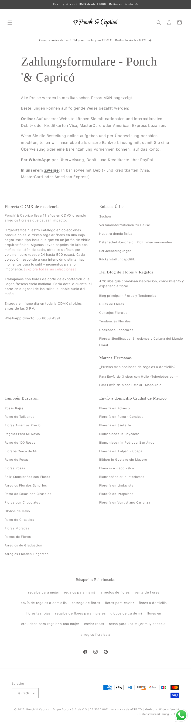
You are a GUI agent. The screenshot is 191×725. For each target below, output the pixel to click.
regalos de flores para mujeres (80, 613)
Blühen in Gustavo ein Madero (123, 459)
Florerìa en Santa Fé (115, 425)
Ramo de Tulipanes (19, 416)
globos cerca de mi (126, 613)
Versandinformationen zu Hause (124, 225)
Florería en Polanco (114, 408)
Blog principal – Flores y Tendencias (127, 295)
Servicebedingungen (115, 251)
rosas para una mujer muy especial (138, 624)
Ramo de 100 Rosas (20, 442)
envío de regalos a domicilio (44, 603)
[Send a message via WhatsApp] (181, 715)
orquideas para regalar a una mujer (50, 624)
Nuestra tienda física (115, 233)
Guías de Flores (111, 304)
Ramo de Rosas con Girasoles (28, 494)
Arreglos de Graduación (23, 545)
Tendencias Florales (115, 321)
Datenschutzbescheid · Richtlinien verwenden (135, 242)
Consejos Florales (113, 312)
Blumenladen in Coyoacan (119, 434)
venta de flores (146, 592)
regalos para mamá (80, 592)
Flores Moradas (17, 528)
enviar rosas (94, 624)
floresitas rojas (38, 613)
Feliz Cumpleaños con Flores (27, 477)
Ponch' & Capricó (38, 709)
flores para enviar (119, 603)
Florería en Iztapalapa (116, 494)
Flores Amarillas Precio (23, 425)
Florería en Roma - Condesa (121, 416)
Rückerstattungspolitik (117, 259)
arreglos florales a (95, 634)
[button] (10, 22)
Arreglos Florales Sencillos (26, 485)
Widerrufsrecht (169, 709)
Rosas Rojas (14, 408)
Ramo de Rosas (17, 459)
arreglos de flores (115, 592)
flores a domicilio (153, 603)
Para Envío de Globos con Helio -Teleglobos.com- (138, 376)
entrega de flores (86, 603)
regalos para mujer (43, 592)
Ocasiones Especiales (116, 330)
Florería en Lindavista (116, 485)
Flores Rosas (15, 468)
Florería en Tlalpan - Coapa (120, 451)
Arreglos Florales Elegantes (26, 554)
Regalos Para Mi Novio (22, 434)
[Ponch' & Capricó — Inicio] (96, 22)
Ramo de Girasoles (19, 519)
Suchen (105, 216)
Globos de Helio (17, 511)
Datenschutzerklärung (154, 714)
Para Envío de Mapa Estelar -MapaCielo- (131, 385)
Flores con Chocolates (22, 502)
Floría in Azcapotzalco (116, 468)
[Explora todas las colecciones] (50, 269)
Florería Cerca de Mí (21, 451)
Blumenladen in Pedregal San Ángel (127, 442)
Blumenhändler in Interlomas (121, 477)
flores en (154, 613)
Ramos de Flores (18, 537)
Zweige (51, 170)
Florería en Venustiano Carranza (124, 502)
